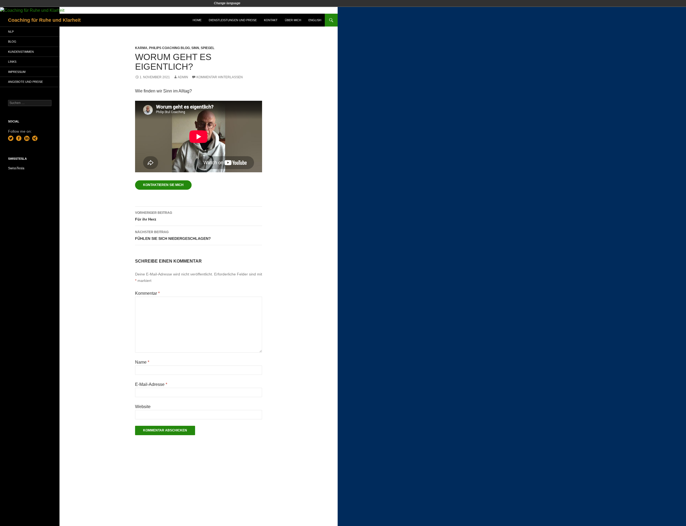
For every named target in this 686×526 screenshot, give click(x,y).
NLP (11, 31)
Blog (12, 41)
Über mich (293, 20)
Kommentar (147, 293)
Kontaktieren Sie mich (163, 185)
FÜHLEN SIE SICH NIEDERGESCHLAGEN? (173, 235)
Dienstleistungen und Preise (233, 20)
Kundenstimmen (21, 51)
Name (142, 362)
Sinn (195, 48)
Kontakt (271, 20)
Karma (141, 48)
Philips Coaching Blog (169, 48)
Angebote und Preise (25, 81)
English (314, 20)
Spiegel (207, 48)
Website (143, 406)
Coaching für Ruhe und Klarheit (44, 20)
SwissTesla (16, 168)
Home (197, 20)
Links (12, 61)
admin (183, 77)
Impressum (16, 71)
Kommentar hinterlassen (219, 77)
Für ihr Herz (153, 216)
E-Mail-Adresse (151, 384)
